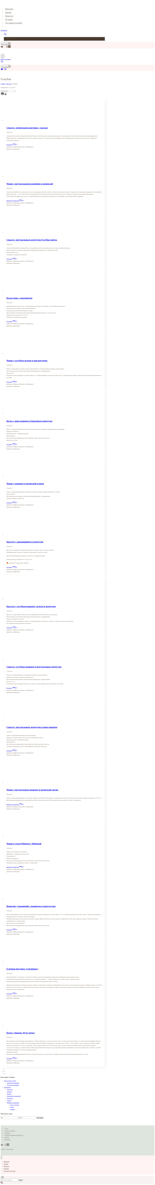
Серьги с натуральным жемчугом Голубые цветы (31, 240)
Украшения (7, 1087)
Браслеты (10, 1089)
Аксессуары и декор (10, 1081)
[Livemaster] (5, 47)
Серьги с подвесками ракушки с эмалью (27, 128)
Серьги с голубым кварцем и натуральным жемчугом (33, 667)
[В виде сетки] (2, 93)
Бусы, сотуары (14, 1105)
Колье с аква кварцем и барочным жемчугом (29, 421)
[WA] (7, 47)
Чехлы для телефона (13, 1085)
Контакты (7, 1139)
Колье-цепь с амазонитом (19, 298)
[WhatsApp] (5, 69)
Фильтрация (40, 1117)
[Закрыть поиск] (2, 1177)
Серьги (9, 1100)
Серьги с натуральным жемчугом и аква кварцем (31, 727)
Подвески (10, 1098)
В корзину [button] (9, 144)
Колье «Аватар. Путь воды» (20, 1033)
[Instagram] (9, 47)
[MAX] (4, 47)
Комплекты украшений (14, 1096)
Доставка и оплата (13, 23)
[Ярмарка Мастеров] (3, 69)
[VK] (2, 47)
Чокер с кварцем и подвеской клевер (25, 483)
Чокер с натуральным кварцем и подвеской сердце (32, 790)
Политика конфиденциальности (14, 1135)
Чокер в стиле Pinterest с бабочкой (23, 843)
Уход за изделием (10, 1131)
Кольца (9, 1094)
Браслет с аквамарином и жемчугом (24, 542)
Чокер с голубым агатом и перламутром (26, 360)
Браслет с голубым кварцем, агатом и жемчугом (31, 606)
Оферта (7, 1137)
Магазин (9, 9)
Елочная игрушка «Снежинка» (22, 969)
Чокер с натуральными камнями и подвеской (29, 184)
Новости (9, 16)
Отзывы (9, 19)
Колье (12, 1107)
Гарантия (7, 1133)
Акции (8, 12)
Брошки (9, 1092)
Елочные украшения (13, 1083)
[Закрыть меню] (1, 1157)
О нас (6, 1128)
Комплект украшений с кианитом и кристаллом (31, 906)
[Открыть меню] (2, 56)
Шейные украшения (13, 1103)
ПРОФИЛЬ (4, 30)
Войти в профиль (6, 59)
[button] (20, 147)
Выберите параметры (12, 200)
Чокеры (12, 1109)
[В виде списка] (5, 94)
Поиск (20, 1180)
